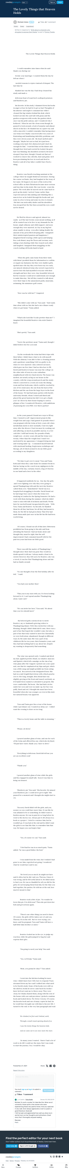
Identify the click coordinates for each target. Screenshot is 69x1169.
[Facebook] (59, 1157)
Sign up (52, 2)
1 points (22, 1099)
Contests (35, 1167)
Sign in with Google (26, 1146)
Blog (66, 1167)
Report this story (19, 1070)
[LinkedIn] (57, 1157)
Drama (22, 26)
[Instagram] (54, 1157)
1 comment (51, 22)
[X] (51, 1157)
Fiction (16, 26)
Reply (16, 1122)
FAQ (7, 1161)
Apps (23, 2)
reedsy (13, 2)
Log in (60, 2)
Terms (12, 1161)
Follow (31, 22)
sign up (24, 1089)
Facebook (42, 1146)
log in (31, 1089)
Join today (11, 1146)
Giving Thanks (50, 32)
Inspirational (29, 26)
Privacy (17, 1161)
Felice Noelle (29, 1099)
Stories (51, 1167)
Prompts (18, 1167)
